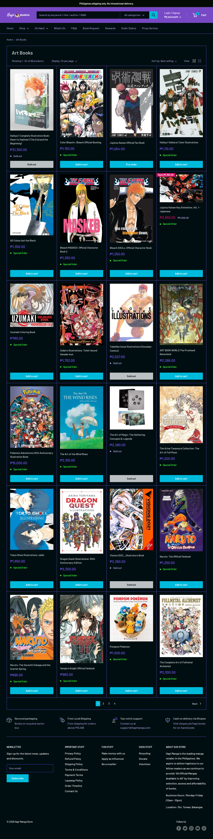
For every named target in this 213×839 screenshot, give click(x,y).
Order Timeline (73, 785)
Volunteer (145, 764)
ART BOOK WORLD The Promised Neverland (177, 352)
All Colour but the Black (23, 240)
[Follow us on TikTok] (204, 828)
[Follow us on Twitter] (185, 828)
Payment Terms (74, 774)
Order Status (128, 28)
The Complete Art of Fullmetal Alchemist (176, 664)
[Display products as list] (199, 60)
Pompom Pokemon (120, 646)
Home (10, 28)
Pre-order (131, 164)
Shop (22, 28)
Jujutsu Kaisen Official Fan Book (127, 142)
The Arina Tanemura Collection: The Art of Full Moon (179, 450)
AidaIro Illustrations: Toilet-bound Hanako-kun (78, 352)
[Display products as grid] (194, 60)
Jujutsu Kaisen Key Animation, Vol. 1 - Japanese (180, 209)
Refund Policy (73, 758)
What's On (59, 28)
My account (171, 16)
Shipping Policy (74, 764)
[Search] (153, 15)
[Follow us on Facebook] (178, 828)
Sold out (31, 164)
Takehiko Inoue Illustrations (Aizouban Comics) (130, 348)
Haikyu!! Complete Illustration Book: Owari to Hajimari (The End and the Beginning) (30, 139)
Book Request (91, 28)
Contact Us (71, 791)
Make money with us (113, 753)
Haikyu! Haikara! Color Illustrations (179, 142)
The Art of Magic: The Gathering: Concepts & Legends (128, 436)
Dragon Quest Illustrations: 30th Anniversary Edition (77, 560)
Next (195, 703)
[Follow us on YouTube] (197, 828)
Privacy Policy (73, 753)
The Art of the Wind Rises (74, 454)
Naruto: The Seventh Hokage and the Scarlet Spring (30, 666)
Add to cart (81, 164)
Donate (143, 758)
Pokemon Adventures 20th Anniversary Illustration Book (31, 454)
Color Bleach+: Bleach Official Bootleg (80, 142)
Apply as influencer (113, 758)
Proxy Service (150, 28)
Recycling (144, 753)
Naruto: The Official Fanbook (175, 556)
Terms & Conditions (76, 769)
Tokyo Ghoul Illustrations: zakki (27, 554)
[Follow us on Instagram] (191, 828)
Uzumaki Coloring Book (22, 332)
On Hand (39, 28)
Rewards (110, 28)
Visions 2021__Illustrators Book (127, 555)
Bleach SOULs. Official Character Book (131, 247)
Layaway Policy (74, 780)
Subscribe (18, 778)
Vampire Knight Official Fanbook (77, 668)
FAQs (74, 28)
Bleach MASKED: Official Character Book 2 (79, 249)
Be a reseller (109, 764)
